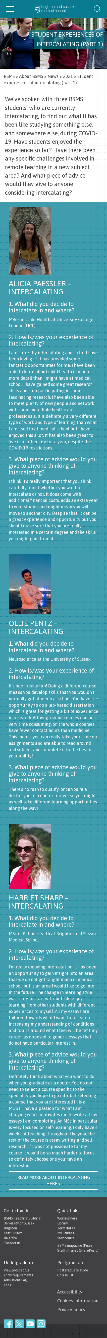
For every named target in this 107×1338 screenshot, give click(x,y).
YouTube (30, 1323)
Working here (67, 1218)
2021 (68, 76)
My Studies (65, 1233)
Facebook (8, 1323)
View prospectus (16, 1270)
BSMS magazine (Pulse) (75, 1245)
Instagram (41, 1323)
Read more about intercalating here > (53, 1180)
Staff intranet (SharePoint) (77, 1250)
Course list (65, 1275)
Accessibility (69, 1291)
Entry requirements (18, 1275)
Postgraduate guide (72, 1270)
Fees (7, 1285)
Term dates (66, 1228)
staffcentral (66, 1238)
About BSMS (31, 76)
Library (62, 1223)
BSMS (9, 76)
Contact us (12, 1243)
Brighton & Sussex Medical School (53, 9)
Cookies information (77, 1300)
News (53, 76)
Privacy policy (71, 1309)
